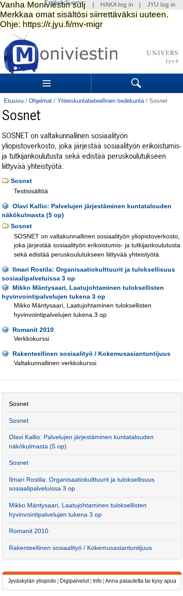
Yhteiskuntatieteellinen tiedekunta (100, 100)
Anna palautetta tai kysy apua (140, 581)
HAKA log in (116, 4)
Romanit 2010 (33, 330)
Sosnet (21, 181)
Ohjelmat (40, 100)
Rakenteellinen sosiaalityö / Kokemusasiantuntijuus (91, 354)
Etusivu (14, 100)
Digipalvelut (74, 581)
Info (97, 581)
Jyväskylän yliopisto (32, 581)
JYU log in (161, 4)
